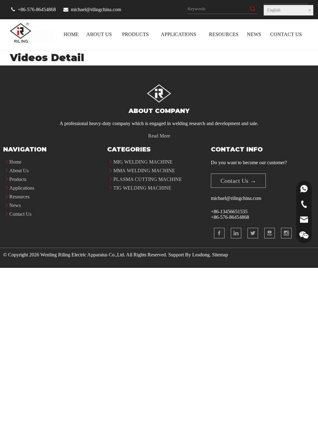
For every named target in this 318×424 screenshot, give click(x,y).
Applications (21, 188)
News (15, 205)
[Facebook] (219, 233)
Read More (159, 135)
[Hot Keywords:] (252, 9)
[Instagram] (286, 233)
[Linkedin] (236, 233)
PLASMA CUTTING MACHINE (147, 179)
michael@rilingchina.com (96, 9)
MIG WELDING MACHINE (143, 162)
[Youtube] (269, 233)
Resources (19, 196)
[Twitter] (253, 233)
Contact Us (20, 214)
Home (15, 162)
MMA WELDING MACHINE (144, 170)
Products (17, 179)
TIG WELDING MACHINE (142, 188)
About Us (19, 170)
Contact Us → (238, 180)
